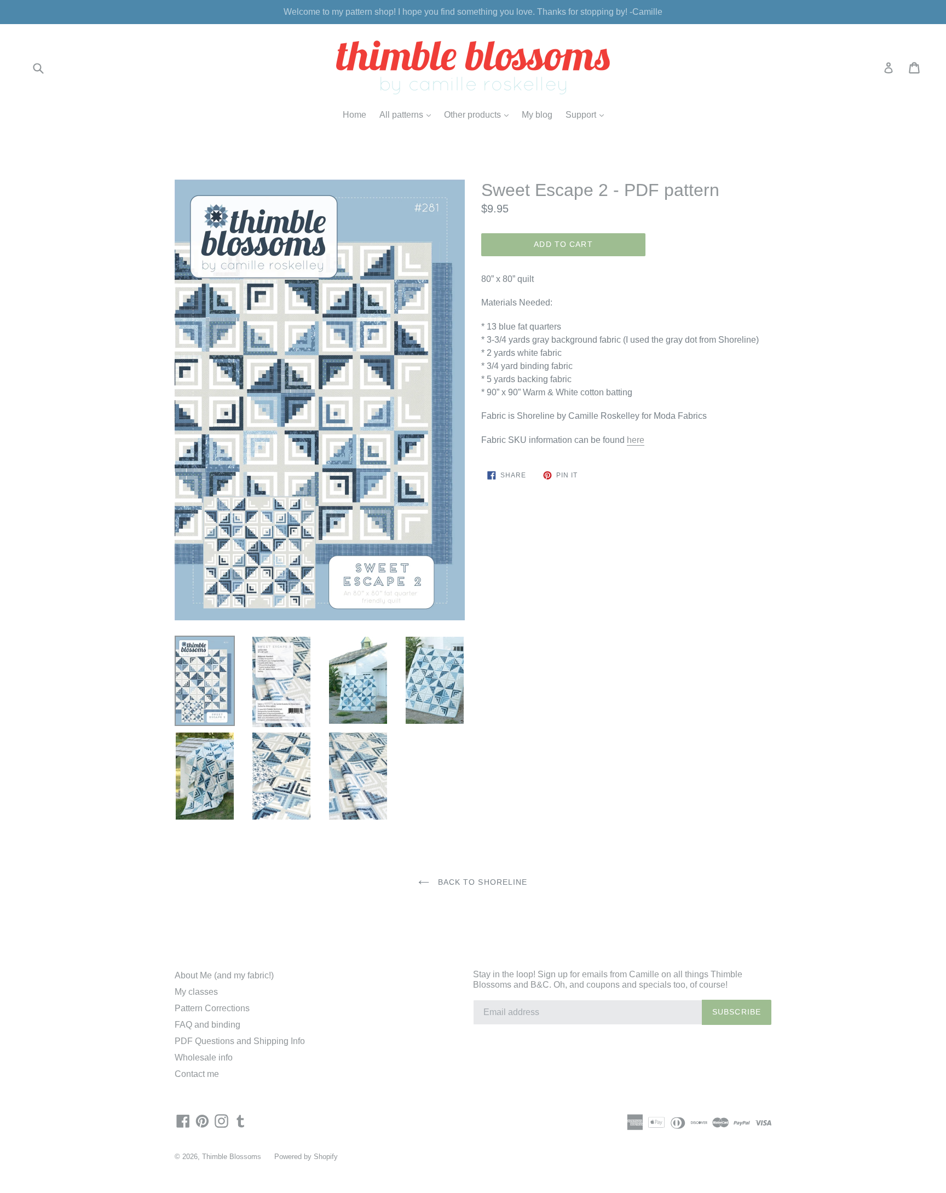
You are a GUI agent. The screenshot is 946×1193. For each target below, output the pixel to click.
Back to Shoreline (481, 882)
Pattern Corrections (212, 1008)
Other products (479, 114)
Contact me (197, 1074)
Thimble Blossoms (231, 1156)
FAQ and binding (207, 1024)
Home (354, 114)
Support (587, 114)
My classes (196, 991)
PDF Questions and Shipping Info (240, 1041)
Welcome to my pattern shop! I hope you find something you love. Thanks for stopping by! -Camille (473, 11)
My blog (537, 114)
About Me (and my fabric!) (224, 975)
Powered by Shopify (306, 1156)
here (635, 440)
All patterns (407, 114)
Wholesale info (204, 1057)
